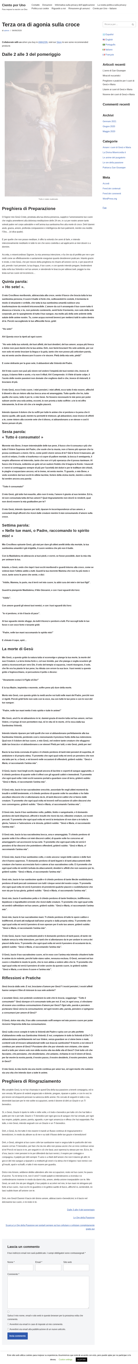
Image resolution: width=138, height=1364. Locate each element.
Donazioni (47, 5)
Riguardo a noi (59, 8)
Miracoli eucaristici (111, 75)
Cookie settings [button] (65, 1359)
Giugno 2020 (109, 126)
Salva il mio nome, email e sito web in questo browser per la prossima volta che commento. (45, 1317)
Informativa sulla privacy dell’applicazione (75, 5)
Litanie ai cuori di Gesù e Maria (117, 89)
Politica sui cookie (40, 8)
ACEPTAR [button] (81, 1360)
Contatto (36, 5)
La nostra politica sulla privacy (111, 5)
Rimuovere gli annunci (79, 8)
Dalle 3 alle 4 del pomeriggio (81, 1210)
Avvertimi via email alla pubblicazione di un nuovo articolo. (38, 1329)
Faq (104, 208)
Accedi (106, 183)
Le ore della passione (113, 162)
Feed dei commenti (112, 193)
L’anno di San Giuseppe (114, 70)
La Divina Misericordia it (114, 152)
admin (6, 30)
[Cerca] (133, 24)
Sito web (67, 1262)
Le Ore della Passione (84, 1217)
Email (38, 1262)
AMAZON (43, 42)
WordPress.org (110, 199)
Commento (13, 1274)
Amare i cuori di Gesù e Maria (117, 147)
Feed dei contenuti (111, 188)
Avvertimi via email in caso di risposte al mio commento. (36, 1324)
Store (59, 42)
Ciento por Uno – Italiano (105, 8)
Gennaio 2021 (109, 121)
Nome (11, 1262)
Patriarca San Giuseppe (114, 167)
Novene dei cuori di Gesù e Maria (119, 94)
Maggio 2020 (109, 131)
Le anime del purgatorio (114, 157)
